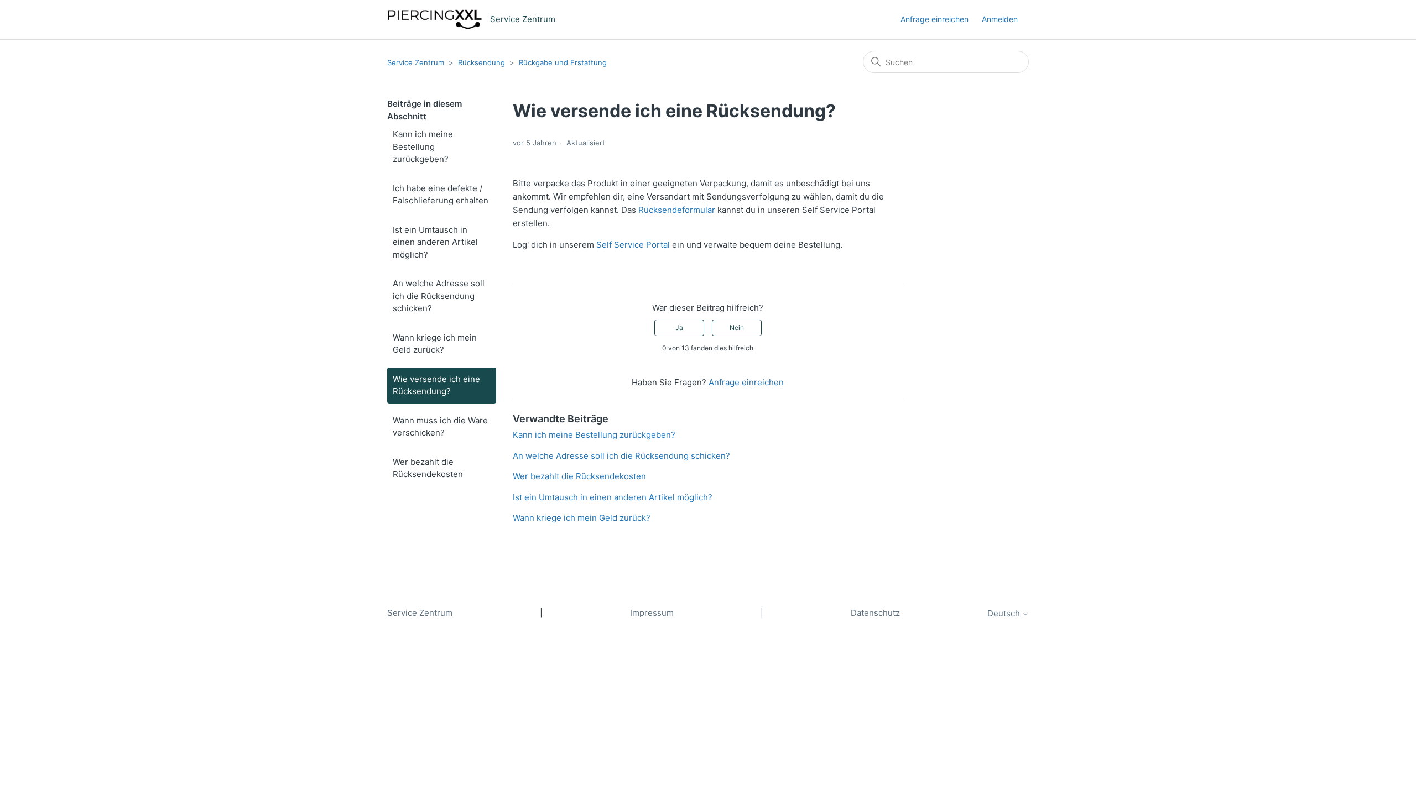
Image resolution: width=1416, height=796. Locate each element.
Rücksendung (481, 62)
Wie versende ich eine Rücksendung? (436, 385)
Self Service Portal (633, 244)
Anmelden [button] (1000, 19)
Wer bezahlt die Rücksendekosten (428, 468)
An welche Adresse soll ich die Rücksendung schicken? (439, 295)
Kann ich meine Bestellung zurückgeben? (423, 146)
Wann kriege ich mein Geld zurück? (435, 343)
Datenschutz (875, 613)
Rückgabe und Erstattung (563, 62)
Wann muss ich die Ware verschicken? (440, 426)
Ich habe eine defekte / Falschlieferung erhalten (440, 194)
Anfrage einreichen (934, 19)
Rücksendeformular (676, 210)
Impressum (652, 613)
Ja (679, 327)
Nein (737, 327)
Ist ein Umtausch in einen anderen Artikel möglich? (435, 242)
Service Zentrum (415, 62)
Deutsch (1004, 613)
